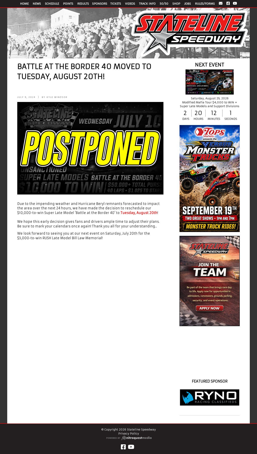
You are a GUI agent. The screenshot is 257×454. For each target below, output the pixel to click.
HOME (24, 3)
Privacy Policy (128, 433)
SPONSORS (99, 3)
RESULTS (83, 3)
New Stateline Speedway (209, 374)
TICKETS (115, 3)
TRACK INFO (147, 3)
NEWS (37, 3)
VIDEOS (130, 3)
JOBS (187, 3)
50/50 (164, 3)
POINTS (68, 3)
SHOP (176, 3)
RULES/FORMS (205, 3)
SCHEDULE (52, 3)
